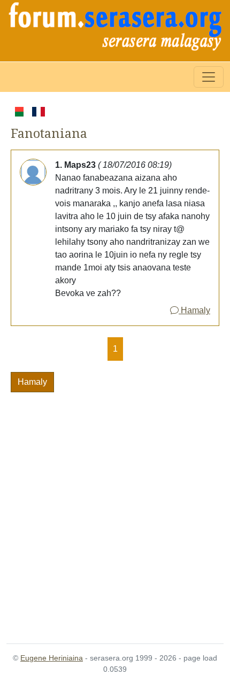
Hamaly (194, 310)
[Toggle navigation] (209, 77)
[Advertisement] (115, 511)
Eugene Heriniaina (51, 658)
